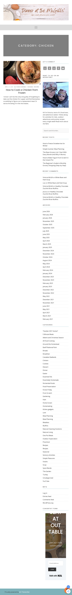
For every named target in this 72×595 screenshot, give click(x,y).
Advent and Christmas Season (53, 338)
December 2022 (48, 290)
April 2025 (46, 241)
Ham (44, 400)
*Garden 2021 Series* (50, 331)
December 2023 (48, 277)
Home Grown (47, 403)
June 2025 (46, 234)
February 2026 (48, 215)
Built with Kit (56, 575)
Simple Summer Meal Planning (53, 149)
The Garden (47, 471)
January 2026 (47, 218)
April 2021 (46, 313)
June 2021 (46, 306)
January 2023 (47, 286)
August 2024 (47, 260)
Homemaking (47, 406)
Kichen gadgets (48, 409)
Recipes (36, 87)
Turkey (45, 475)
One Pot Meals (48, 435)
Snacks (45, 462)
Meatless (46, 422)
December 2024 (48, 251)
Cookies (45, 364)
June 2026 (46, 211)
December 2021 (48, 300)
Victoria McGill (48, 177)
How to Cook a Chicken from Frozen (22, 91)
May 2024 (46, 264)
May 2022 (46, 296)
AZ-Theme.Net (24, 592)
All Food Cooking (20, 87)
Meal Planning (48, 416)
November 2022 (48, 293)
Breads (45, 351)
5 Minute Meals (48, 334)
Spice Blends (47, 468)
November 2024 (48, 254)
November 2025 (48, 221)
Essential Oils (47, 377)
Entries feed (47, 496)
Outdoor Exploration (50, 439)
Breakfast (46, 354)
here (47, 124)
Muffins (45, 426)
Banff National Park (50, 347)
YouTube (46, 481)
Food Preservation (49, 387)
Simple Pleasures (49, 458)
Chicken (30, 87)
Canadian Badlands (49, 357)
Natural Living (48, 432)
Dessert (45, 367)
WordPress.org (48, 503)
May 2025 (46, 238)
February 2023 (48, 283)
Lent (44, 413)
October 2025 (47, 224)
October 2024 (47, 257)
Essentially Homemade (51, 380)
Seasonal (46, 452)
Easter (45, 373)
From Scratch (47, 393)
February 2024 (48, 270)
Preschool (46, 442)
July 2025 (46, 231)
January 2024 (47, 273)
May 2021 (46, 309)
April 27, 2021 (9, 87)
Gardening (46, 396)
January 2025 (47, 247)
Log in (45, 493)
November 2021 (48, 303)
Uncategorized (48, 478)
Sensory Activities (49, 455)
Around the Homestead (51, 344)
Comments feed (48, 500)
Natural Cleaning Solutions (52, 429)
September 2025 (48, 228)
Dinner (45, 370)
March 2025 (47, 244)
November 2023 (48, 280)
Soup (44, 465)
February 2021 (48, 319)
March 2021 (47, 316)
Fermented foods (49, 383)
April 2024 (46, 267)
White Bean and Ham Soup (57, 183)
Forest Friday (47, 390)
